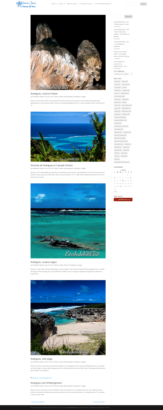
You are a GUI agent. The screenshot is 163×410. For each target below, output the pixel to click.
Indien (61, 97)
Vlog (116, 156)
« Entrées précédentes (38, 402)
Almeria (117, 84)
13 (123, 181)
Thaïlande (117, 150)
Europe (117, 102)
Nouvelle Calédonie (120, 120)
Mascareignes (68, 97)
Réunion (128, 144)
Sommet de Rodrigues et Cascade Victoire (52, 165)
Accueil (53, 3)
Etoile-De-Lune (73, 407)
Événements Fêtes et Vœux (121, 162)
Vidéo (116, 153)
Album (57, 97)
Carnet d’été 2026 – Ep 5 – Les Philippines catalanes (121, 44)
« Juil (115, 192)
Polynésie (127, 132)
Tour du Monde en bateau (102, 3)
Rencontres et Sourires (120, 141)
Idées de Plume (126, 105)
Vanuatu (126, 150)
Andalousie (125, 84)
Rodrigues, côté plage (41, 358)
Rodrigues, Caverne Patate (44, 93)
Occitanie (117, 123)
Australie (117, 90)
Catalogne (125, 90)
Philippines (118, 132)
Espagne (125, 99)
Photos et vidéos (72, 3)
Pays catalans (118, 129)
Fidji (124, 102)
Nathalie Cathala (38, 97)
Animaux (117, 87)
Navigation (125, 114)
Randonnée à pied (119, 138)
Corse (116, 93)
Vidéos (124, 153)
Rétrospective (118, 144)
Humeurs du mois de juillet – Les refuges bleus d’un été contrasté (121, 54)
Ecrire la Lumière (119, 96)
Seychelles (117, 147)
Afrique (117, 81)
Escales (117, 99)
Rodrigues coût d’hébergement (46, 382)
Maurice (66, 265)
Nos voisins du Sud (120, 117)
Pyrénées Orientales (120, 135)
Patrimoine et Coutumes (121, 126)
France (117, 105)
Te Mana (126, 147)
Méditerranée (126, 111)
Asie (124, 87)
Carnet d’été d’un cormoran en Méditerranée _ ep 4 (120, 64)
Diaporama (125, 93)
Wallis (116, 159)
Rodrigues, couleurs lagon (44, 262)
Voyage (83, 97)
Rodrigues (77, 97)
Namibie (117, 114)
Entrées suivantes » (99, 402)
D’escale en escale (85, 3)
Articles (61, 3)
